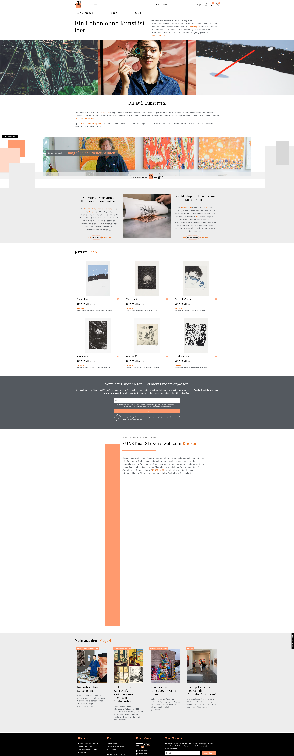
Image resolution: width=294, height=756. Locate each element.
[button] (118, 299)
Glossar (166, 5)
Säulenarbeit (182, 356)
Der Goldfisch (133, 356)
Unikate (205, 207)
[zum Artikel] (92, 666)
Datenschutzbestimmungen (134, 419)
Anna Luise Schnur (83, 310)
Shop (114, 12)
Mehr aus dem (94, 640)
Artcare (190, 649)
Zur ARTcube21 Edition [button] (227, 78)
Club (138, 12)
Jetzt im (86, 252)
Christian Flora (131, 367)
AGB (177, 418)
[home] (81, 4)
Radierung (129, 308)
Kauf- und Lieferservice (85, 118)
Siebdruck (80, 308)
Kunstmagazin (194, 26)
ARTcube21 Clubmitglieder (91, 123)
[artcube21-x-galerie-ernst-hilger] (147, 176)
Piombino (82, 356)
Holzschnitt (179, 365)
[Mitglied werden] (206, 5)
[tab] (49, 67)
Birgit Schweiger (180, 367)
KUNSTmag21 (84, 12)
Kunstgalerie (104, 112)
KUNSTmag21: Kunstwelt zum (159, 443)
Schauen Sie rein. (158, 35)
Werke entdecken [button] (29, 78)
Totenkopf (131, 299)
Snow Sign (82, 299)
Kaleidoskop (186, 207)
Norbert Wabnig (131, 310)
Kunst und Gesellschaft (122, 649)
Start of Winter (183, 299)
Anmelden (147, 411)
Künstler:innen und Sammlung (88, 649)
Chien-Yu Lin (179, 310)
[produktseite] (98, 278)
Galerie (92, 212)
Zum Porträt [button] (125, 78)
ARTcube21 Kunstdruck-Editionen (98, 209)
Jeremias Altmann (83, 367)
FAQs (158, 5)
